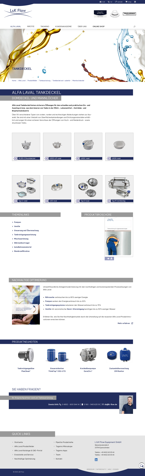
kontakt (120, 2)
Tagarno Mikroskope (64, 446)
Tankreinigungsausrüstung (25, 235)
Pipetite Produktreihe (64, 442)
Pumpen (17, 222)
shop (129, 2)
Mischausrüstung (21, 239)
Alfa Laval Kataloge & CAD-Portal (28, 450)
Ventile (17, 226)
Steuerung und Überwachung (26, 230)
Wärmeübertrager (22, 243)
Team (58, 455)
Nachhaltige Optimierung (24, 459)
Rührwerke (49, 297)
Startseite (18, 442)
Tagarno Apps (61, 450)
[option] (26, 147)
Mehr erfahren (124, 323)
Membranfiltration (22, 251)
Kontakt (59, 459)
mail (103, 2)
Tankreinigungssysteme (55, 305)
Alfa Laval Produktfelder (24, 446)
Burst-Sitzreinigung (75, 309)
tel (111, 2)
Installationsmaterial (22, 247)
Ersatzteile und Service (23, 455)
